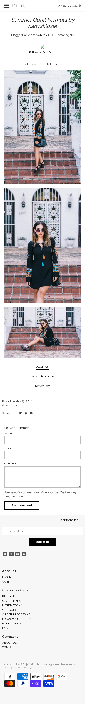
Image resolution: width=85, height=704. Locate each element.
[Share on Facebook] (15, 413)
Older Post (42, 366)
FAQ (5, 628)
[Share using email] (31, 413)
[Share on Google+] (26, 413)
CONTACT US (10, 647)
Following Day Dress (42, 52)
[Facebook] (11, 554)
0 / (68, 5)
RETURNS (8, 596)
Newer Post (42, 386)
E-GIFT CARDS (11, 623)
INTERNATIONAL (13, 605)
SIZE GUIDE (10, 610)
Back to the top (69, 520)
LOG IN (6, 577)
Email (7, 448)
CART (5, 581)
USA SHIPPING (11, 600)
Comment (10, 463)
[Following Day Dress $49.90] (42, 47)
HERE (55, 64)
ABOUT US (9, 642)
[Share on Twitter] (20, 413)
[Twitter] (5, 554)
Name (8, 433)
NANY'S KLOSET (47, 35)
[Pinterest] (24, 554)
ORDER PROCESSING (16, 614)
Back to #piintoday (43, 376)
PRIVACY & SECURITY (16, 619)
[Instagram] (17, 554)
